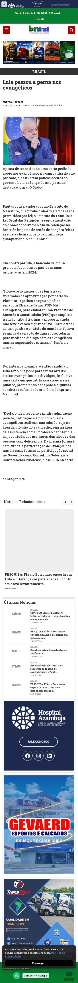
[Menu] (6, 30)
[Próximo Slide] (71, 502)
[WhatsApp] (16, 975)
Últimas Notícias (20, 602)
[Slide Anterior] (65, 502)
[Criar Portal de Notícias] (69, 976)
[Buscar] (71, 30)
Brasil (39, 71)
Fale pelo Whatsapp (35, 975)
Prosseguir (39, 963)
